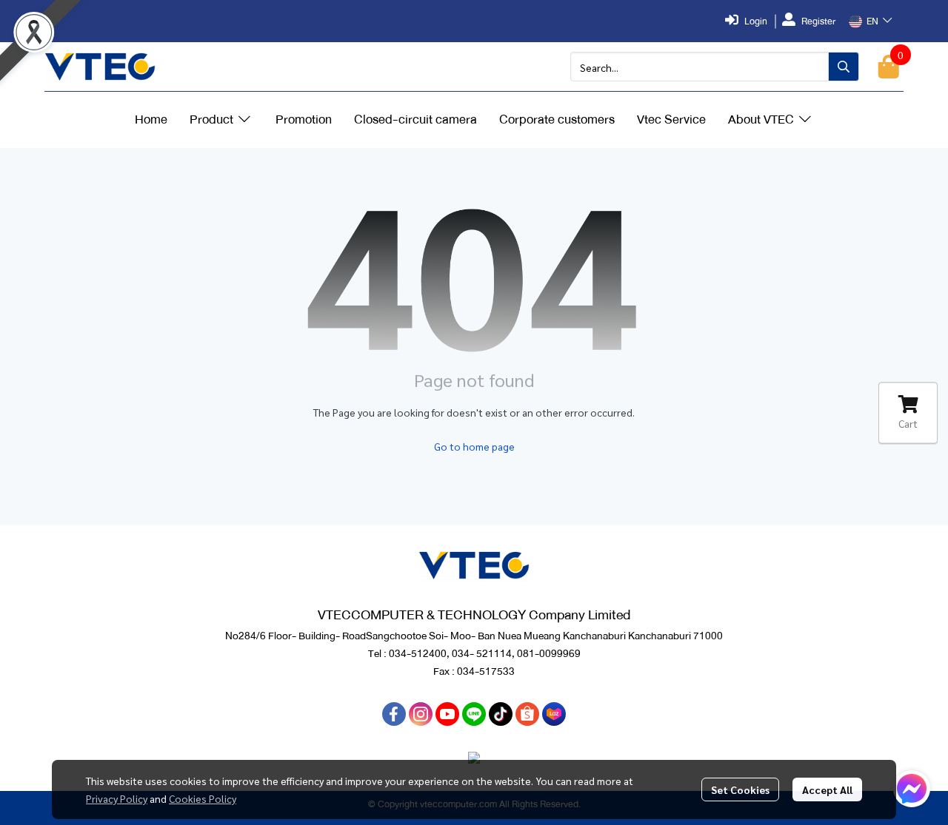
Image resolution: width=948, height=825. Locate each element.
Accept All (827, 789)
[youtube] (447, 714)
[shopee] (527, 714)
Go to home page (474, 446)
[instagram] (421, 714)
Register (818, 21)
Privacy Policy (116, 798)
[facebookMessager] (912, 789)
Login (755, 21)
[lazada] (554, 714)
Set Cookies (740, 789)
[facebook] (394, 714)
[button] (870, 21)
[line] (474, 714)
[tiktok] (501, 714)
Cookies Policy (202, 798)
